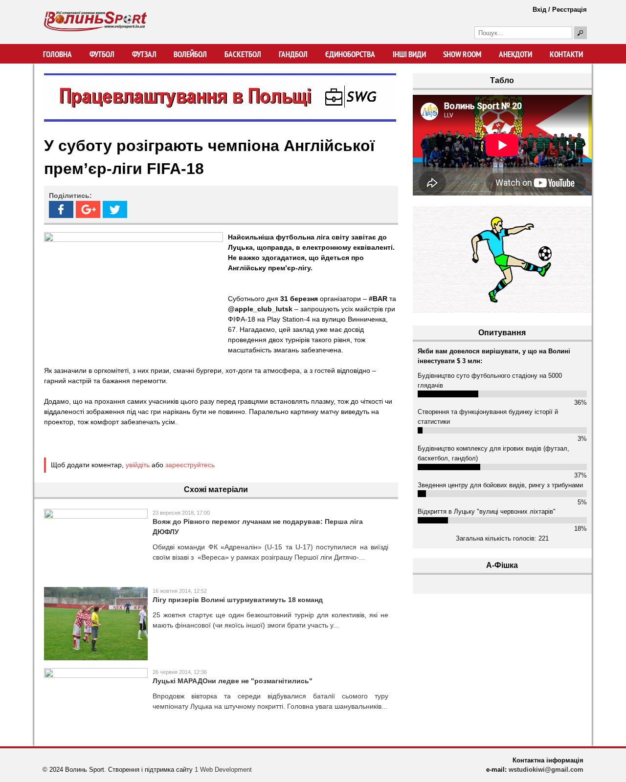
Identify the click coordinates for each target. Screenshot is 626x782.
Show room (462, 54)
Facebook (61, 209)
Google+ (88, 209)
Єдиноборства (350, 54)
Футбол (101, 54)
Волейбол (190, 54)
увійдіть (138, 465)
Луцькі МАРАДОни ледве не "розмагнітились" (233, 681)
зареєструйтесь (190, 465)
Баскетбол (242, 54)
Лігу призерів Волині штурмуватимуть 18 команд (238, 600)
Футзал (144, 54)
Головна (57, 54)
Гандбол (293, 54)
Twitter (115, 209)
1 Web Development (223, 769)
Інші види (409, 54)
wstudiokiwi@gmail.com (546, 769)
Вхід (539, 9)
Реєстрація (569, 9)
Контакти (566, 54)
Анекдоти (515, 54)
